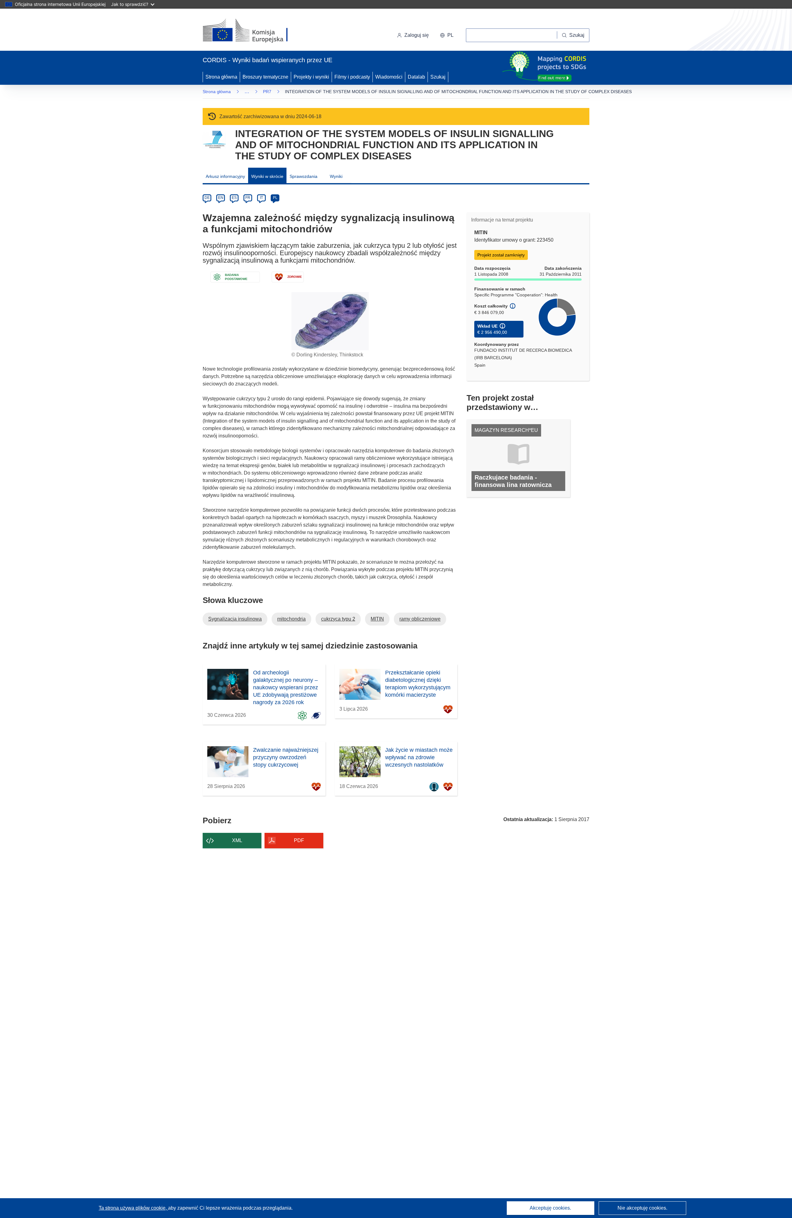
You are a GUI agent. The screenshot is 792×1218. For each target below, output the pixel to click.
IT (261, 198)
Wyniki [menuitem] (336, 176)
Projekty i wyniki (311, 77)
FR (247, 198)
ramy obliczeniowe (420, 619)
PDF (299, 840)
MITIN (377, 619)
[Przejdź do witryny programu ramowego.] (214, 139)
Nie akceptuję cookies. (642, 1208)
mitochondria (291, 619)
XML (237, 840)
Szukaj (438, 77)
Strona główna (221, 77)
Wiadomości (388, 77)
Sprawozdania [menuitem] (303, 176)
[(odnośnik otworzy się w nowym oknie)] (253, 31)
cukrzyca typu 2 (338, 619)
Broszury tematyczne (265, 77)
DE (207, 198)
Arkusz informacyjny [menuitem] (225, 176)
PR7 (267, 91)
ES (234, 198)
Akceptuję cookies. (550, 1208)
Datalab (416, 77)
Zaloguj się (416, 35)
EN (220, 198)
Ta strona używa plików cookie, (133, 1208)
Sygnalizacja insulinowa (235, 619)
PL (275, 198)
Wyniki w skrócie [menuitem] (267, 176)
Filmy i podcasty (352, 77)
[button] (446, 35)
